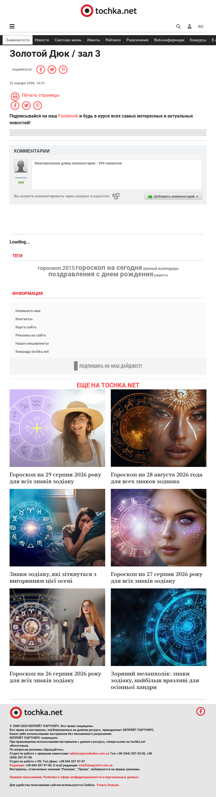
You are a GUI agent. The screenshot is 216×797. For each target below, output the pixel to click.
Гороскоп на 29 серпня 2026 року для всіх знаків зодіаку (55, 478)
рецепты (161, 275)
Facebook (68, 116)
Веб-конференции (169, 40)
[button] (189, 26)
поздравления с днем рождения (100, 274)
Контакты (24, 319)
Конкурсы (198, 40)
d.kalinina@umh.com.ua (95, 765)
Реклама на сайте (30, 335)
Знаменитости (18, 40)
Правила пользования (25, 777)
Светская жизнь (68, 40)
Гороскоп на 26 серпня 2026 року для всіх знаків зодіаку (55, 677)
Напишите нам (27, 311)
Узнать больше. (108, 785)
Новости (42, 40)
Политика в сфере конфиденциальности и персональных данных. (91, 777)
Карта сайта (25, 327)
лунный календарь (161, 269)
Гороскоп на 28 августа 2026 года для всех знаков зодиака (156, 478)
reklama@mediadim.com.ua (89, 753)
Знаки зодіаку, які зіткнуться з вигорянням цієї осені (53, 577)
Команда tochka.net (32, 351)
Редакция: (17, 765)
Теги (18, 256)
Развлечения (137, 40)
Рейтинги (113, 40)
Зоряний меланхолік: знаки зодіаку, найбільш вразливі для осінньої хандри (155, 680)
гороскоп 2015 (56, 268)
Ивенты (93, 40)
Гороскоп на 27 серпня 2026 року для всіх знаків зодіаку (156, 577)
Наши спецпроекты (32, 343)
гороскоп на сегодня (109, 267)
